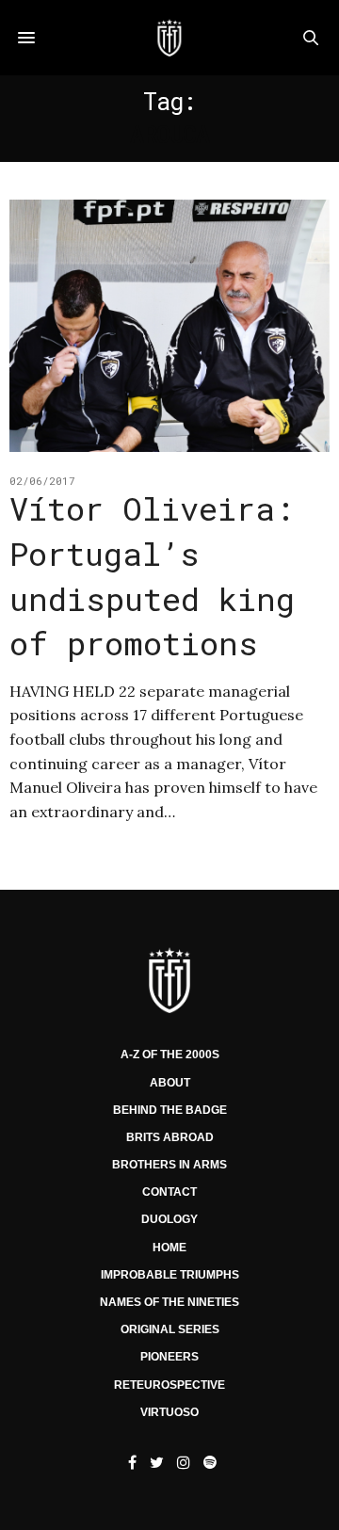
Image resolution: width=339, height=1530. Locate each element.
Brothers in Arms (169, 1164)
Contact (169, 1192)
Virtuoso (169, 1412)
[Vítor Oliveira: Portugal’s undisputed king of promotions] (169, 326)
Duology (169, 1219)
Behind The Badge (170, 1110)
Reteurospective (169, 1385)
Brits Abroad (170, 1137)
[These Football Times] (169, 37)
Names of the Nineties (169, 1302)
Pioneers (169, 1356)
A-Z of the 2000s (170, 1054)
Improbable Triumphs (170, 1274)
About (170, 1082)
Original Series (170, 1329)
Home (169, 1247)
